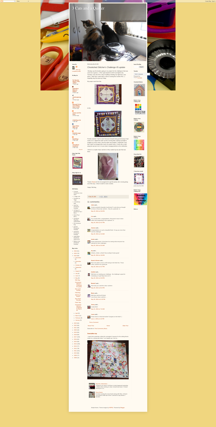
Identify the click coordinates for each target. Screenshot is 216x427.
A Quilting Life (77, 120)
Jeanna (93, 228)
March (77, 315)
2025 (75, 253)
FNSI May (77, 292)
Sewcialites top (92, 333)
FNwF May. (78, 302)
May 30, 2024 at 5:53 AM (98, 245)
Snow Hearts (99, 392)
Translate (139, 78)
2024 (75, 255)
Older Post (125, 325)
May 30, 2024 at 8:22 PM (98, 287)
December (78, 257)
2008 (75, 357)
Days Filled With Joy (76, 126)
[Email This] (100, 197)
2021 (75, 327)
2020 (75, 330)
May (76, 278)
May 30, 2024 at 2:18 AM (98, 234)
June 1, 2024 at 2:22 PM (97, 318)
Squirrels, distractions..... (102, 383)
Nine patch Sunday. (78, 289)
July (76, 273)
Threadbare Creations (76, 145)
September (78, 267)
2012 (75, 348)
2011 (75, 350)
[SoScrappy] (140, 114)
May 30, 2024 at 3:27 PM (98, 266)
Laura (92, 314)
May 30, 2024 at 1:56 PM (98, 255)
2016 (75, 339)
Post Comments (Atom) (101, 328)
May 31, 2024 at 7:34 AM (98, 309)
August (77, 271)
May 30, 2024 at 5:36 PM (98, 278)
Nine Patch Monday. (78, 299)
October (77, 265)
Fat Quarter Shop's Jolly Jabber (76, 81)
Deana (93, 182)
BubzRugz (75, 139)
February (78, 318)
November (78, 261)
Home (108, 325)
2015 (75, 341)
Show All (80, 149)
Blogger (122, 407)
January (77, 320)
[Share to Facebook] (105, 197)
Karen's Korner (95, 260)
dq (92, 250)
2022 (75, 325)
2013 (75, 346)
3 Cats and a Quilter (88, 8)
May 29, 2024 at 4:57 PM (98, 222)
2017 (75, 337)
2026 (75, 251)
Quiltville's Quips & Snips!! (76, 90)
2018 (75, 334)
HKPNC (111, 407)
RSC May (77, 280)
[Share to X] (103, 197)
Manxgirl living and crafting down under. (77, 106)
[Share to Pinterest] (106, 197)
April (76, 313)
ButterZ (93, 283)
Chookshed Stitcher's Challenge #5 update (78, 284)
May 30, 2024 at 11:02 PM (98, 299)
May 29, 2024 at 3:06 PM (98, 211)
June (76, 275)
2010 (75, 353)
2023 (75, 323)
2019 (75, 332)
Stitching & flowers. (78, 295)
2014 (75, 343)
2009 (75, 355)
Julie (92, 205)
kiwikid (93, 272)
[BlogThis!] (102, 197)
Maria (92, 293)
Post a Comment (93, 322)
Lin (92, 216)
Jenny (93, 304)
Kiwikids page (77, 133)
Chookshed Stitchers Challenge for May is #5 (78, 307)
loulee (93, 239)
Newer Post (91, 325)
